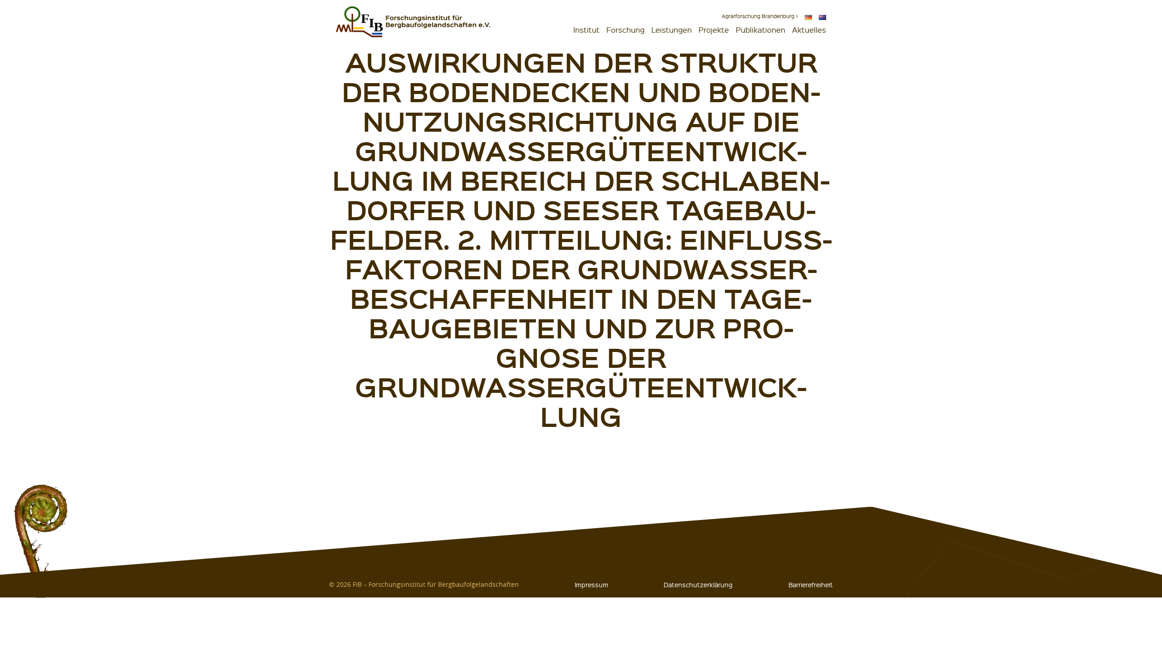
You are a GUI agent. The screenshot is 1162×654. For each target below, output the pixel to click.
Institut (586, 30)
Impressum (591, 584)
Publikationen (760, 30)
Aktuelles (809, 30)
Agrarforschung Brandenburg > (760, 16)
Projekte (714, 30)
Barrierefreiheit (810, 584)
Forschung (625, 30)
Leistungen (671, 30)
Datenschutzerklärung (698, 584)
